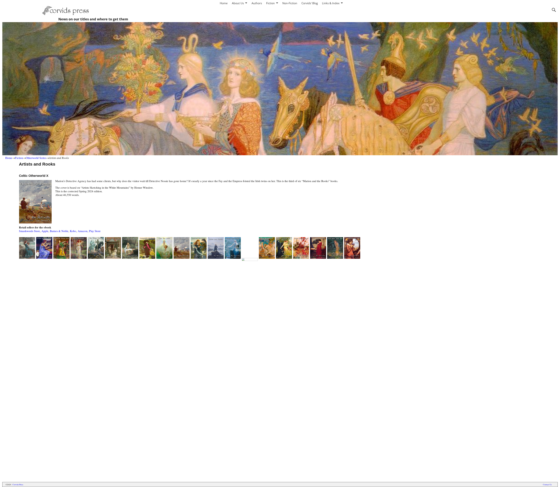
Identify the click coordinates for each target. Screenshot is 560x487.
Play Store (95, 231)
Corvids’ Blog (309, 3)
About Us (238, 3)
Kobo (73, 231)
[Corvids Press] (68, 14)
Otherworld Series (36, 158)
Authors (257, 3)
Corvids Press (18, 484)
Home (224, 3)
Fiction (270, 3)
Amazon (83, 231)
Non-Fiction (289, 3)
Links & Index (331, 3)
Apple (44, 231)
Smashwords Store (29, 231)
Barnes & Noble (59, 231)
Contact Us (547, 484)
